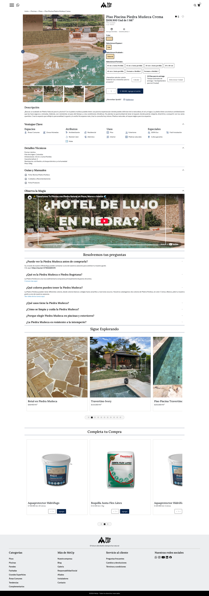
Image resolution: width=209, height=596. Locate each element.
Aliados (61, 575)
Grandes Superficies (17, 575)
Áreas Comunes (15, 578)
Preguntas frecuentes (115, 559)
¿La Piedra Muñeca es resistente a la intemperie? (56, 322)
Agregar (61, 511)
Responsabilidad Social (67, 570)
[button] (104, 51)
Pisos (11, 559)
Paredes (12, 566)
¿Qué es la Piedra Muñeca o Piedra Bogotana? (54, 274)
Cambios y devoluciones (116, 563)
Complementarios (16, 586)
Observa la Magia (35, 190)
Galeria (61, 566)
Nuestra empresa (65, 559)
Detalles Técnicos (35, 148)
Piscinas (12, 563)
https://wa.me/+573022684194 (44, 268)
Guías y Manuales (35, 170)
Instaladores (63, 578)
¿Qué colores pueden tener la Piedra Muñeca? (54, 287)
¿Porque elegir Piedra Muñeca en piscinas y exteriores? (60, 315)
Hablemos (130, 99)
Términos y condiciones (116, 566)
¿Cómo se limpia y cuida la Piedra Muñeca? (52, 309)
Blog (60, 563)
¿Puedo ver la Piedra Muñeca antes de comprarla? (57, 261)
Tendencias (13, 582)
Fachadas (13, 570)
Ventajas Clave (33, 124)
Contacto (62, 582)
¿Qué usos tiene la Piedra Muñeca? (47, 303)
